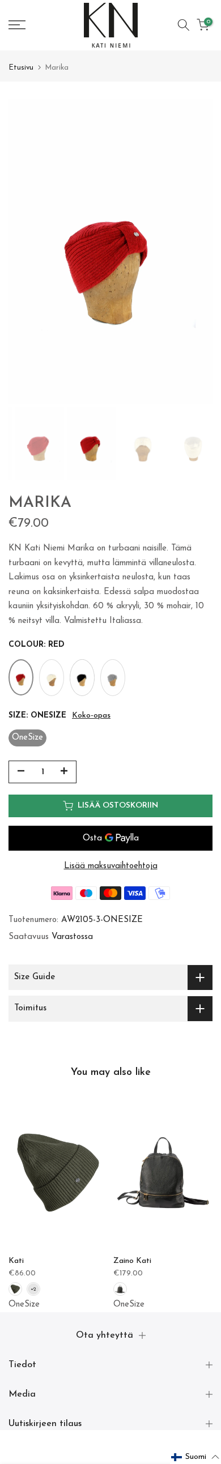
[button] (195, 1457)
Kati (16, 1260)
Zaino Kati (132, 1260)
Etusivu (20, 67)
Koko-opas (91, 715)
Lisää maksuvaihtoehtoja (111, 866)
